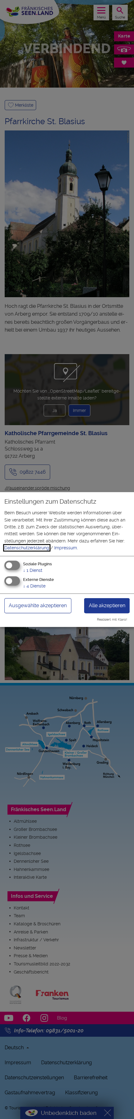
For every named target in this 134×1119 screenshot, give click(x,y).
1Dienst (32, 570)
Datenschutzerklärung (26, 547)
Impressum (65, 547)
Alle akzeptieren (107, 606)
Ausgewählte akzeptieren (38, 606)
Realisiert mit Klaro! (112, 620)
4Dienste (34, 586)
